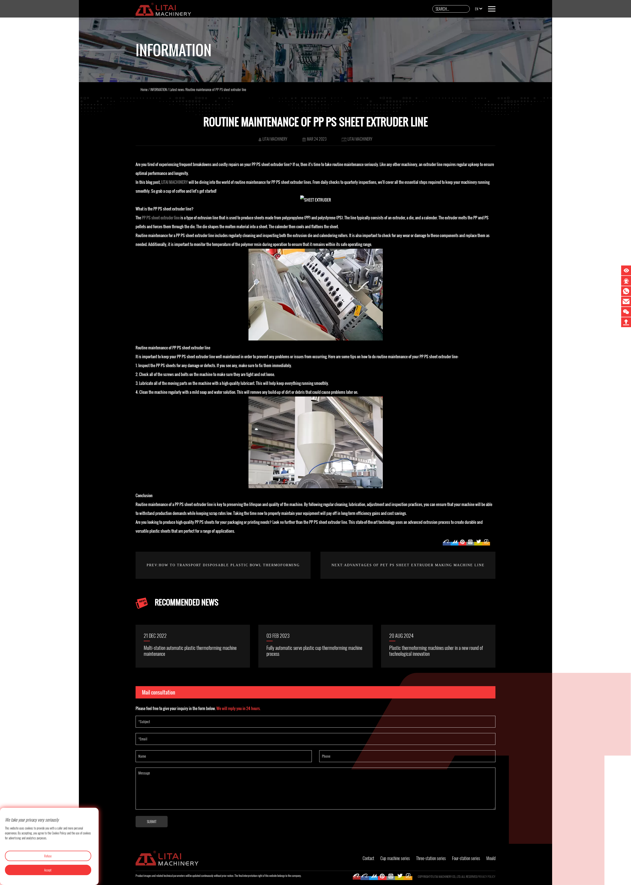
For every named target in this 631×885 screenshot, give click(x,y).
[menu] (491, 9)
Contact (368, 858)
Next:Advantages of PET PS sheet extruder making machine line (408, 565)
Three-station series (431, 858)
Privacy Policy (486, 876)
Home (144, 89)
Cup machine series (395, 858)
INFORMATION (158, 89)
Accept (48, 869)
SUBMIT (152, 821)
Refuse (48, 855)
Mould (490, 858)
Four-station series (466, 858)
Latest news (177, 89)
